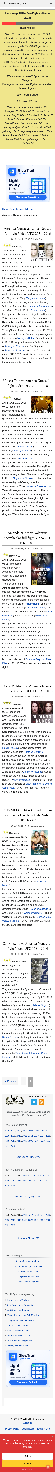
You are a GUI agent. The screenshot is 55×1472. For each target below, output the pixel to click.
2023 (48, 1141)
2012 (30, 1136)
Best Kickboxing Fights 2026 (28, 1196)
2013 (36, 1136)
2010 (18, 1136)
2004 (30, 1130)
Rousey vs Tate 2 (22, 450)
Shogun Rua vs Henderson (28, 1261)
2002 (18, 1130)
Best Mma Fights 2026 (28, 1238)
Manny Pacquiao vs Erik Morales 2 (24, 1315)
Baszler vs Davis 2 (40, 909)
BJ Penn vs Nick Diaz (28, 1271)
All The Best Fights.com (16, 3)
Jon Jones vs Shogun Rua (19, 1340)
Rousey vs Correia (14, 346)
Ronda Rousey (10, 748)
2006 (42, 1130)
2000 (7, 1130)
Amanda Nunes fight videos (23, 209)
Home (5, 209)
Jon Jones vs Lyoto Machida (28, 1266)
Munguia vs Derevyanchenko (21, 1320)
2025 (13, 1146)
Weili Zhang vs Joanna (18, 1310)
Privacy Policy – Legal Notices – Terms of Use (27, 1428)
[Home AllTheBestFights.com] (14, 1104)
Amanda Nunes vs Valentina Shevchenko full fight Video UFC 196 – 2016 (27, 538)
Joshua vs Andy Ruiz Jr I (19, 1335)
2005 (36, 1130)
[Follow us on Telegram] (34, 1104)
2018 (18, 1141)
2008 (7, 1136)
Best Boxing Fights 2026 (28, 1157)
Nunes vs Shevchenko (40, 306)
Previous (10, 1081)
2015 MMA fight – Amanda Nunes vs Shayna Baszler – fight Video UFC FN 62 (27, 815)
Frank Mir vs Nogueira (28, 1281)
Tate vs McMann (34, 752)
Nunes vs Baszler (22, 779)
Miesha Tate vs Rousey (18, 1330)
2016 (7, 1141)
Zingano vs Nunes (35, 298)
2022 (42, 1141)
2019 (24, 1141)
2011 (24, 1136)
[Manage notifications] (48, 1467)
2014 (42, 1136)
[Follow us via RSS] (42, 1104)
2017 (13, 1141)
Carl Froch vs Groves (17, 1325)
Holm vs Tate (25, 458)
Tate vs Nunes (38, 310)
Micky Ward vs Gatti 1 (18, 1345)
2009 (13, 1136)
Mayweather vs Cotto (28, 1276)
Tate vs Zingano (24, 446)
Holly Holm (33, 604)
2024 (7, 1146)
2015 (48, 1136)
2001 (13, 1130)
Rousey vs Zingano (14, 350)
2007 (48, 1130)
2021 (36, 1141)
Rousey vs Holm (25, 338)
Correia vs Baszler (33, 913)
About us (27, 1423)
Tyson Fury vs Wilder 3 (18, 1300)
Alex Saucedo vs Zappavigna (21, 1305)
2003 (24, 1130)
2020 (30, 1141)
